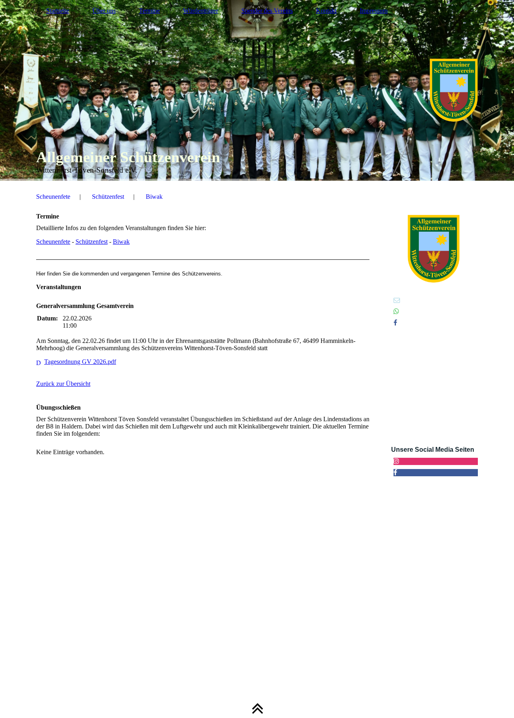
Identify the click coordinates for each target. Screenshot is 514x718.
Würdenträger (200, 10)
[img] (257, 90)
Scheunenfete (53, 196)
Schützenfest (108, 196)
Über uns (104, 10)
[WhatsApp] (396, 311)
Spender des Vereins (267, 10)
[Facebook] (395, 322)
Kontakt (326, 10)
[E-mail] (397, 300)
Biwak (154, 196)
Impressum (374, 10)
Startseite (57, 10)
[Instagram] (396, 461)
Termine (149, 10)
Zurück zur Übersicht (63, 383)
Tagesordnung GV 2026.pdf (80, 361)
